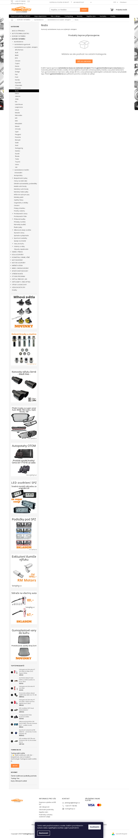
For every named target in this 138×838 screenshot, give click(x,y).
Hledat (84, 10)
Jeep (16, 99)
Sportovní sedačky (20, 238)
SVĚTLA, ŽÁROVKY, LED (19, 279)
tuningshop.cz (70, 809)
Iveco (17, 93)
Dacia (17, 66)
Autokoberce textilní (22, 170)
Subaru (17, 151)
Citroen (17, 61)
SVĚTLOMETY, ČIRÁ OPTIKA (21, 282)
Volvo (17, 165)
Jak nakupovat (78, 2)
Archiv (15, 766)
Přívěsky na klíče (20, 222)
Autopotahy (18, 175)
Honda (17, 80)
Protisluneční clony (20, 214)
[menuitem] (20, 16)
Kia (16, 102)
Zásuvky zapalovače (21, 249)
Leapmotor (19, 107)
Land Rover (19, 104)
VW (16, 167)
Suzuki (17, 154)
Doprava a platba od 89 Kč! (59, 2)
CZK (114, 2)
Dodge (17, 72)
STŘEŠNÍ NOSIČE (17, 274)
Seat (16, 145)
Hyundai (18, 83)
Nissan (17, 126)
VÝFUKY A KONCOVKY (19, 285)
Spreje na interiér (20, 241)
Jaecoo (17, 96)
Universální (18, 173)
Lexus (17, 110)
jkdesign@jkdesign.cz (72, 803)
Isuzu (17, 91)
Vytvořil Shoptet (121, 834)
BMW (16, 55)
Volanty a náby (19, 246)
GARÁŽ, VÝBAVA (17, 252)
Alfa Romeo (19, 50)
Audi (16, 53)
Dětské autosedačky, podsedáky (25, 184)
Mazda (17, 113)
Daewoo (18, 69)
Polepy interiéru (19, 208)
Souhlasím (94, 827)
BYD (16, 58)
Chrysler (18, 88)
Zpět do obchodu (84, 61)
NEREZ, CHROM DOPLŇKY (20, 268)
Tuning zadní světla (18, 753)
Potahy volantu (19, 211)
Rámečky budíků (20, 225)
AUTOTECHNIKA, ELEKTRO (20, 33)
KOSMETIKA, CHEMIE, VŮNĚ (21, 257)
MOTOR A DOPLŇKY (18, 263)
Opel (16, 132)
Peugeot (18, 134)
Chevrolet (18, 85)
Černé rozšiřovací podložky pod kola (23, 776)
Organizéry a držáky (21, 203)
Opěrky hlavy (18, 200)
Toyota (17, 162)
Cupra (17, 63)
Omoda (18, 129)
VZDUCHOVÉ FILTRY (18, 287)
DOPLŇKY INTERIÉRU (18, 39)
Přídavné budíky (19, 219)
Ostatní (16, 205)
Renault (17, 140)
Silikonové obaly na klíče (22, 230)
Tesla (17, 159)
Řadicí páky (18, 227)
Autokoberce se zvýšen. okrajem (26, 47)
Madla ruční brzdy (20, 186)
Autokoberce (18, 42)
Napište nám (43, 812)
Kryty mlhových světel (19, 781)
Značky (14, 290)
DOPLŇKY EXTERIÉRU (19, 36)
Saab (17, 143)
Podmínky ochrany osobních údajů (45, 816)
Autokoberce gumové (22, 44)
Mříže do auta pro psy (21, 195)
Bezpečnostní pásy (20, 178)
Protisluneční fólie (20, 216)
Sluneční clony (19, 233)
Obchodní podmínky (46, 810)
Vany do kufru (19, 244)
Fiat (16, 74)
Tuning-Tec (15, 778)
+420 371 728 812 (71, 806)
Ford (16, 77)
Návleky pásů (18, 197)
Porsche (18, 137)
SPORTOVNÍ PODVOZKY (20, 271)
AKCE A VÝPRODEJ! (18, 31)
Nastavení (43, 833)
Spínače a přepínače (21, 236)
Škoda (17, 156)
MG (16, 118)
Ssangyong (19, 148)
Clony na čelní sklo (20, 181)
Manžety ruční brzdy (21, 189)
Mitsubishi (18, 124)
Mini (16, 121)
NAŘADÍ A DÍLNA (17, 265)
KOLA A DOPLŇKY (18, 255)
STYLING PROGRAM (18, 276)
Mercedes (18, 115)
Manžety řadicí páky (21, 192)
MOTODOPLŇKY (17, 260)
